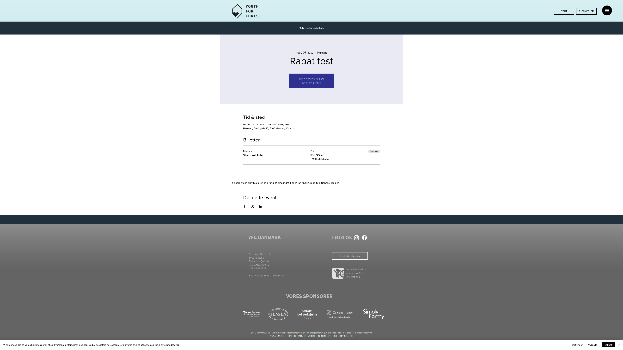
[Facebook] (364, 237)
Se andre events (311, 82)
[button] (311, 28)
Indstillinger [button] (577, 344)
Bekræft (608, 344)
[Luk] (619, 344)
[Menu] (607, 10)
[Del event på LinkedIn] (260, 206)
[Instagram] (356, 237)
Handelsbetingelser (296, 335)
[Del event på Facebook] (244, 206)
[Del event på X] (252, 206)
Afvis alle (592, 344)
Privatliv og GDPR (276, 335)
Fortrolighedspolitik (169, 344)
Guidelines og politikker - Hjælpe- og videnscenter (331, 335)
